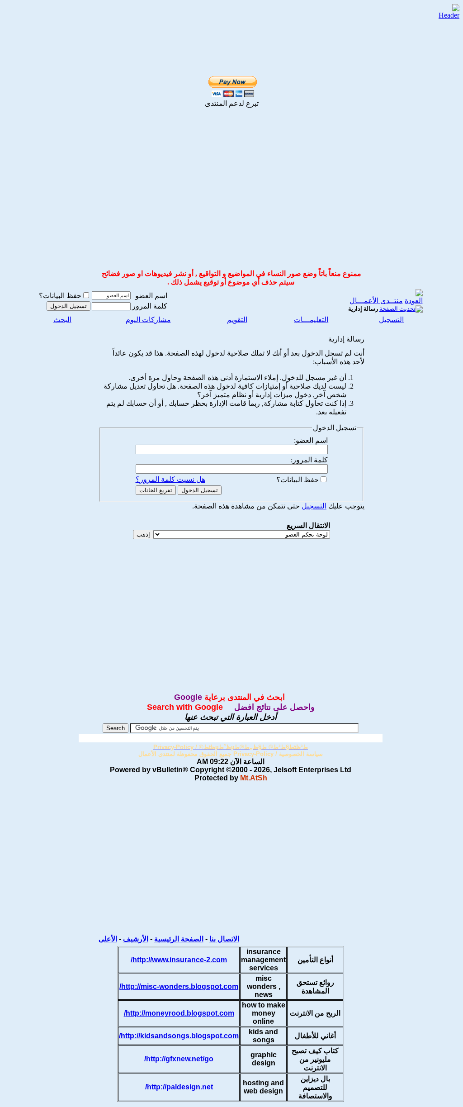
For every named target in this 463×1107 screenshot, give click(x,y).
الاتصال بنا (224, 939)
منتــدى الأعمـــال (376, 300)
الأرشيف (135, 939)
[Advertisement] (221, 19)
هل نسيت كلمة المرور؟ (170, 479)
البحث (62, 319)
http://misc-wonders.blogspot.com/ (178, 986)
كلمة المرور (149, 306)
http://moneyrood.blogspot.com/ (179, 1013)
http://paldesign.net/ (179, 1087)
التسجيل (391, 319)
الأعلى (108, 939)
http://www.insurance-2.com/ (179, 960)
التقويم (237, 319)
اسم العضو (151, 295)
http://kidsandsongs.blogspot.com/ (179, 1036)
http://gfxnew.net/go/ (178, 1059)
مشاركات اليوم (148, 319)
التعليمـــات (311, 319)
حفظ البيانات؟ (60, 295)
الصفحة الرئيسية (178, 939)
